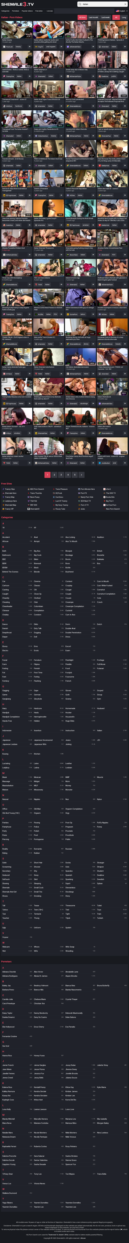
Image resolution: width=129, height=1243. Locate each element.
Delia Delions (80, 1017)
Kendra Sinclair (49, 1091)
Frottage (112, 660)
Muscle (112, 777)
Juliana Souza (80, 1078)
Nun (80, 799)
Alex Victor (49, 972)
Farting (17, 668)
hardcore (18, 106)
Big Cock (49, 555)
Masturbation (17, 785)
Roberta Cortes (49, 1146)
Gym (112, 699)
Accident (17, 537)
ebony (86, 344)
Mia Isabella (112, 1119)
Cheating (17, 602)
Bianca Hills (49, 990)
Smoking (49, 896)
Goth (80, 695)
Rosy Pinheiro (80, 1146)
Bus (112, 563)
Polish (49, 831)
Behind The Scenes (17, 572)
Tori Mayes (80, 1174)
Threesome (80, 905)
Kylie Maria (112, 1087)
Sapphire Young (17, 1164)
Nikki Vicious (80, 1137)
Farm (17, 664)
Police (49, 827)
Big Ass (49, 551)
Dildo (49, 624)
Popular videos (27, 11)
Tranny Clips (10, 489)
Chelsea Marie (49, 999)
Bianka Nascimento (80, 990)
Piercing (17, 839)
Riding (17, 853)
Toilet (112, 905)
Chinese (17, 610)
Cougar (80, 590)
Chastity (17, 598)
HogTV (40, 47)
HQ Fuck (59, 493)
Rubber (49, 853)
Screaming (17, 867)
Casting (17, 590)
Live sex (50, 11)
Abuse (83, 1238)
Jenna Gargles (49, 1065)
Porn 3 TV (85, 505)
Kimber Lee (80, 1095)
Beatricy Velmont (49, 985)
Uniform (49, 928)
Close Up (49, 594)
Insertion (49, 730)
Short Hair (49, 863)
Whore (49, 947)
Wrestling (80, 951)
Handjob (17, 712)
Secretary (17, 871)
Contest (80, 581)
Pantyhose (17, 827)
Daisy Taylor (17, 1013)
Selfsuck (17, 879)
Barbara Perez (17, 990)
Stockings (80, 892)
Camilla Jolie (17, 999)
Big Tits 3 (109, 501)
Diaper (17, 637)
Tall (17, 905)
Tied (80, 910)
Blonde (49, 572)
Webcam (17, 947)
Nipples (49, 799)
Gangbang (17, 699)
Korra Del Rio (80, 1100)
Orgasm (49, 813)
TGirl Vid (33, 501)
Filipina (49, 664)
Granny (80, 699)
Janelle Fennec (17, 1073)
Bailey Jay (17, 985)
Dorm (80, 624)
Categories (5, 11)
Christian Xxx (49, 1003)
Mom (80, 781)
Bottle (80, 567)
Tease (49, 905)
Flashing (49, 681)
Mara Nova (17, 1123)
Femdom (49, 660)
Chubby (17, 615)
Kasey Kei (17, 1095)
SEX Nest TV (86, 501)
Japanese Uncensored (49, 740)
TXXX (40, 285)
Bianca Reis (80, 985)
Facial (17, 660)
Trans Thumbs (36, 493)
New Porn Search (113, 509)
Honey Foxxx (49, 1055)
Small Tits (49, 892)
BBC (17, 559)
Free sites (38, 11)
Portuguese (49, 839)
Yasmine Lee (80, 1207)
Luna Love (80, 1109)
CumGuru (59, 497)
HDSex (72, 195)
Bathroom (17, 555)
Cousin (80, 598)
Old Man (49, 809)
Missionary (49, 790)
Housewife (80, 717)
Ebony (17, 646)
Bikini (49, 559)
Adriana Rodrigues (17, 976)
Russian (80, 849)
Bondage (80, 555)
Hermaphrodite (49, 717)
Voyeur (17, 937)
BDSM (17, 567)
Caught (17, 594)
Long (124, 17)
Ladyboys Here (11, 501)
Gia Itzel (17, 1046)
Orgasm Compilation (80, 809)
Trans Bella (112, 1174)
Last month (93, 17)
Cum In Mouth (112, 581)
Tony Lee (49, 1174)
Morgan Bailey (112, 1123)
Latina (49, 767)
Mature (17, 790)
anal (114, 463)
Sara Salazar (49, 1156)
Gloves (80, 690)
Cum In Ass (80, 615)
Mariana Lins (80, 1119)
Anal (49, 537)
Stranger (112, 863)
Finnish (49, 668)
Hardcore (49, 708)
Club (49, 602)
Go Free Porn (111, 505)
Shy (49, 871)
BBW (17, 563)
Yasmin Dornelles (49, 1203)
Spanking (80, 879)
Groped (112, 690)
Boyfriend (80, 572)
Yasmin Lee (49, 1207)
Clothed (49, 598)
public (113, 76)
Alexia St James (49, 976)
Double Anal (80, 628)
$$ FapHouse (11, 195)
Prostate (80, 831)
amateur (86, 225)
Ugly (17, 928)
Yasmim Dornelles (17, 1207)
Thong (49, 918)
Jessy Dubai (80, 1065)
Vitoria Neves (49, 1183)
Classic (49, 585)
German (49, 695)
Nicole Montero (49, 1133)
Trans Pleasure (62, 489)
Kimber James (80, 1091)
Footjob (80, 672)
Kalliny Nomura (17, 1091)
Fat (17, 672)
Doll (49, 637)
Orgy (80, 813)
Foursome (80, 677)
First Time (49, 672)
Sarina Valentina (49, 1160)
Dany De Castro (49, 1017)
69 (49, 527)
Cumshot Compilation (112, 594)
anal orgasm (50, 47)
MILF (49, 785)
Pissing (49, 823)
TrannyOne (10, 76)
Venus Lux (17, 1183)
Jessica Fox (49, 1073)
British (112, 551)
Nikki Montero (80, 1133)
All (116, 17)
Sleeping (49, 883)
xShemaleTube (74, 47)
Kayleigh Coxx (17, 1100)
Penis (17, 835)
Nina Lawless (112, 1133)
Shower (49, 867)
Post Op (80, 823)
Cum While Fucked (112, 585)
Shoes (17, 896)
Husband (112, 708)
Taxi (17, 914)
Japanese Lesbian (17, 744)
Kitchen (49, 754)
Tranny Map (9, 497)
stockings (84, 403)
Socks (80, 863)
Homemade (80, 708)
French (80, 681)
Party (17, 831)
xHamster (105, 47)
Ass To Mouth (80, 541)
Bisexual (49, 563)
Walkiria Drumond (17, 1193)
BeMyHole (105, 166)
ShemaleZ (41, 76)
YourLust (9, 47)
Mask (17, 777)
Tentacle (49, 914)
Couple (80, 594)
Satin (17, 863)
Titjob (80, 918)
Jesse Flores (49, 1069)
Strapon (112, 867)
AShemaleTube (75, 76)
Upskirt (80, 928)
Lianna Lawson (49, 1109)
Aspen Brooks (80, 976)
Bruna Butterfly (112, 985)
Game (17, 695)
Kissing (17, 754)
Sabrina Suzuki (17, 1160)
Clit (49, 590)
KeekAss (104, 76)
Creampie (80, 602)
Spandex (80, 871)
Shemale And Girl (17, 892)
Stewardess (80, 888)
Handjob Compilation (17, 717)
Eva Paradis (80, 1027)
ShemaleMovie (74, 106)
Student (112, 871)
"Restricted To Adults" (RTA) (58, 1235)
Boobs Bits (110, 497)
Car (17, 581)
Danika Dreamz (17, 1017)
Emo (49, 646)
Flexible (80, 664)
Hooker (80, 712)
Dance (17, 624)
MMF (80, 777)
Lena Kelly (17, 1109)
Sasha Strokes (80, 1156)
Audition (112, 537)
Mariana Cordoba (49, 1123)
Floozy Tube (60, 509)
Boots (80, 559)
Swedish (112, 879)
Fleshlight (80, 660)
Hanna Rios (17, 1055)
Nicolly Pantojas (49, 1137)
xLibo (83, 509)
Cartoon (17, 585)
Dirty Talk (49, 628)
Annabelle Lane (80, 972)
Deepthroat (17, 632)
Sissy (49, 875)
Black (49, 567)
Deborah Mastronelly (80, 1013)
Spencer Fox (80, 1164)
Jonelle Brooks (80, 1073)
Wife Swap (80, 947)
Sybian (112, 883)
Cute (112, 598)
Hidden (49, 721)
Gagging (17, 690)
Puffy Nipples (112, 823)
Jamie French (17, 1065)
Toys (112, 910)
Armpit (49, 541)
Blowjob (80, 551)
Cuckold (80, 610)
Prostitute (80, 835)
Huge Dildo (80, 721)
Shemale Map (10, 505)
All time (82, 17)
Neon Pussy (35, 497)
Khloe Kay (80, 1087)
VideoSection (43, 136)
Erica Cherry (49, 1027)
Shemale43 (34, 509)
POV (113, 255)
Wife (49, 951)
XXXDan (9, 106)
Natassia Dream (17, 1137)
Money (80, 785)
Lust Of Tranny (61, 501)
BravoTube (73, 255)
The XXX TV (111, 493)
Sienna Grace (80, 1160)
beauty (18, 47)
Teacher (17, 918)
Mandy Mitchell (17, 1119)
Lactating (17, 763)
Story (80, 896)
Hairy (17, 708)
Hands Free (17, 721)
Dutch (112, 624)
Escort (80, 646)
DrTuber (9, 374)
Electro (17, 650)
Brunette (112, 555)
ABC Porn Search (37, 489)
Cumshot (112, 590)
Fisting (49, 677)
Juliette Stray (112, 1065)
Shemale (17, 888)
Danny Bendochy (49, 1013)
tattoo (83, 314)
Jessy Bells (49, 1078)
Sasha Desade (49, 1164)
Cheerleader (17, 606)
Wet (17, 951)
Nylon (112, 799)
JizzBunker (105, 463)
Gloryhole (49, 699)
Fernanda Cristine (17, 1036)
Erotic (49, 650)
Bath (17, 551)
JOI (112, 740)
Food (80, 668)
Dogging (49, 632)
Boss (80, 563)
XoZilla (40, 314)
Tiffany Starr (17, 1174)
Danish (17, 628)
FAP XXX (33, 505)
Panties (17, 823)
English (122, 11)
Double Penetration (80, 632)
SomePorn (73, 314)
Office (17, 809)
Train (112, 914)
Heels (49, 712)
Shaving (17, 883)
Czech (112, 602)
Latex (49, 763)
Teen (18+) (49, 910)
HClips (8, 433)
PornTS (84, 493)
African (17, 541)
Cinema (49, 581)
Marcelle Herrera (49, 1119)
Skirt (49, 879)
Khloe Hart (49, 1100)
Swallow (112, 875)
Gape (49, 690)
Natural (17, 799)
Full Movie (112, 664)
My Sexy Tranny (62, 505)
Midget (49, 781)
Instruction (80, 730)
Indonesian (17, 730)
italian (114, 47)
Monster (80, 790)
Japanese (17, 740)
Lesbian (80, 767)
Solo (80, 867)
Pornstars (15, 11)
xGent (108, 489)
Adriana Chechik (17, 972)
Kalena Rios (17, 1087)
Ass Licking (80, 537)
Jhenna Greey (80, 1069)
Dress (80, 637)
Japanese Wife (49, 744)
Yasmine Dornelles (80, 1203)
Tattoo (17, 910)
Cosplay (80, 585)
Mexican (49, 777)
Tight (80, 914)
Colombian (49, 606)
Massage (17, 781)
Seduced (17, 875)
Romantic (49, 849)
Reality (17, 849)
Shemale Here (10, 493)
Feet (17, 677)
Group (112, 695)
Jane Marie (17, 1069)
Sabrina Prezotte (17, 1156)
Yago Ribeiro (17, 1203)
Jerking (80, 744)
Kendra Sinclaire (49, 1095)
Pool (49, 835)
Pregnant (80, 827)
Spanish (80, 875)
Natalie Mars (17, 1133)
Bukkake (112, 559)
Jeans (80, 740)
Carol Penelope (17, 1003)
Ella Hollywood (17, 1027)
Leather (80, 763)
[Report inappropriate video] (30, 47)
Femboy (17, 681)
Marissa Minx (80, 1123)
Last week (105, 17)
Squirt (80, 883)
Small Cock (49, 888)
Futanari (112, 668)
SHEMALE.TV (17, 4)
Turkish (112, 918)
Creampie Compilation (80, 606)
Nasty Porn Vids (87, 497)
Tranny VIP (9, 509)
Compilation (49, 610)
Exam (80, 650)
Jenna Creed (17, 1078)
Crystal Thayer (80, 999)
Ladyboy (17, 767)
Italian (112, 730)
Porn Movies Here (88, 489)
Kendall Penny (49, 1087)
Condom (49, 615)
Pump (112, 827)
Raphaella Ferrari (17, 1146)
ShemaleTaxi (106, 136)
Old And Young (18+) (17, 813)
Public (80, 839)
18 (17, 527)
